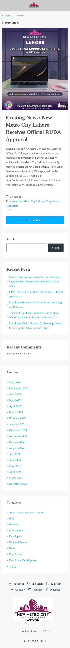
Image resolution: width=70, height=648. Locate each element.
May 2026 (15, 382)
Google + (19, 589)
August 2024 (16, 448)
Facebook (19, 583)
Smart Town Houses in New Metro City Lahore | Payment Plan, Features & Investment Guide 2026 (36, 281)
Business (14, 524)
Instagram (37, 583)
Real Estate (12, 205)
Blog (48, 201)
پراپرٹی (13, 566)
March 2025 (16, 412)
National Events (18, 542)
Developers (15, 536)
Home (8, 15)
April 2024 (15, 471)
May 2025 (15, 400)
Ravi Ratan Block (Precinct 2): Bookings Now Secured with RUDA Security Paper (35, 325)
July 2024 (14, 454)
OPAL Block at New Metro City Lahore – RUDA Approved (36, 294)
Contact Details (29, 631)
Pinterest (55, 589)
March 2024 (16, 477)
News (55, 201)
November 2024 (18, 436)
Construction (16, 530)
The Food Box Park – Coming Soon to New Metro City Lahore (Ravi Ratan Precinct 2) (33, 315)
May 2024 (15, 465)
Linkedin (55, 583)
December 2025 (18, 388)
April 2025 (15, 406)
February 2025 (17, 418)
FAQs (46, 631)
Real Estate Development (23, 560)
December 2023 (18, 483)
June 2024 (15, 459)
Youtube (37, 589)
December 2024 (18, 430)
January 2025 (16, 424)
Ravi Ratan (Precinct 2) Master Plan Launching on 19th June (35, 304)
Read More (35, 220)
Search (10, 239)
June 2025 (15, 394)
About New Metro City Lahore (27, 201)
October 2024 (17, 442)
